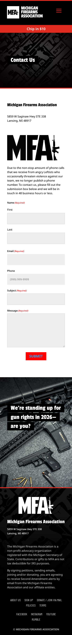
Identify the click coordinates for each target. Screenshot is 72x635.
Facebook (21, 614)
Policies (30, 605)
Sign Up (28, 600)
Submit (36, 356)
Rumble (36, 619)
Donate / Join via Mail (49, 600)
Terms (42, 605)
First (10, 209)
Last (9, 229)
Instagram (36, 614)
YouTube (51, 614)
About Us (15, 600)
